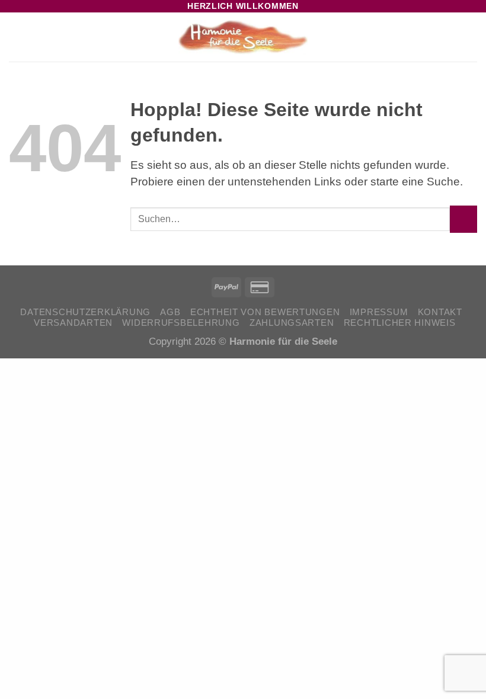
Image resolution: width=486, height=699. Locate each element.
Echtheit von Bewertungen (265, 312)
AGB (170, 312)
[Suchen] (451, 37)
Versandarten (73, 323)
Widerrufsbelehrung (180, 323)
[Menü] (17, 37)
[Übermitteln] (463, 219)
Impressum (379, 312)
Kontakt (440, 312)
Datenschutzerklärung (85, 312)
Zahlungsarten (292, 323)
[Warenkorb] (471, 37)
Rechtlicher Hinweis (400, 323)
